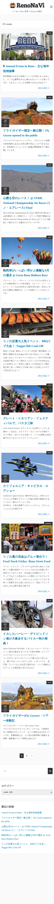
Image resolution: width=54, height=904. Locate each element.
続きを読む (43, 88)
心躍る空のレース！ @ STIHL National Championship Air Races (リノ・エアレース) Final (27, 202)
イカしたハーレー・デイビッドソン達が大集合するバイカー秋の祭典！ (25, 638)
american (48, 523)
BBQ (49, 308)
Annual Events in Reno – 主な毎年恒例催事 (21, 812)
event (49, 33)
